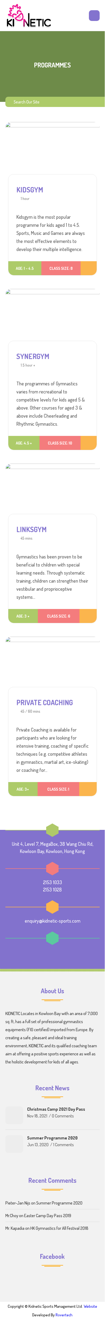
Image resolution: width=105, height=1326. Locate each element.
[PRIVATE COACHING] (52, 665)
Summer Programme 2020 (52, 1138)
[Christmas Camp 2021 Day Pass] (14, 1115)
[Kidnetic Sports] (29, 15)
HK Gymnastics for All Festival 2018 (59, 1228)
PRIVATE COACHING (44, 702)
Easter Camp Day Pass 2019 (47, 1215)
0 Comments (63, 1116)
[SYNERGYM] (52, 318)
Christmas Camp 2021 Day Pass (56, 1109)
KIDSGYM (29, 189)
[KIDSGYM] (52, 151)
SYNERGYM (32, 356)
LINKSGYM (31, 529)
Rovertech (64, 1314)
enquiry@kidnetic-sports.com (52, 921)
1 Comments (63, 1144)
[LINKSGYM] (52, 492)
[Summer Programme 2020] (14, 1144)
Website (90, 1306)
